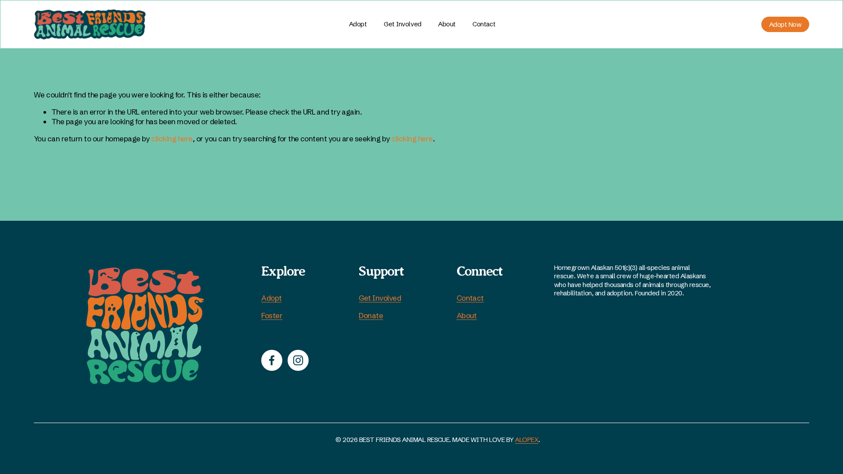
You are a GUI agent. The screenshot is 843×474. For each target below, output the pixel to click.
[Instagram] (298, 360)
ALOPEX (526, 440)
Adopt (358, 24)
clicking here (171, 138)
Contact (483, 24)
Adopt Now (785, 25)
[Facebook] (271, 360)
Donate (371, 315)
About (447, 24)
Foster (271, 315)
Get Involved (380, 297)
